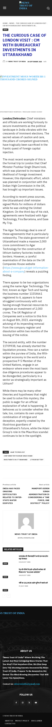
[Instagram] (22, 702)
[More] (38, 68)
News (11, 23)
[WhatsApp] (32, 68)
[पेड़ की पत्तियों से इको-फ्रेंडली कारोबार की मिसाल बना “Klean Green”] (10, 573)
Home (5, 23)
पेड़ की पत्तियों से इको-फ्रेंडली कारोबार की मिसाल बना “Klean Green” (32, 570)
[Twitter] (20, 68)
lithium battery (36, 460)
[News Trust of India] (26, 8)
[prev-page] (4, 596)
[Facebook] (13, 68)
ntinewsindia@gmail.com (27, 684)
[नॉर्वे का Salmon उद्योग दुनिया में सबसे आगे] (10, 587)
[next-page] (8, 596)
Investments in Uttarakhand (15, 460)
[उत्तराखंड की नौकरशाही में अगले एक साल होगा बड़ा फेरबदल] (10, 560)
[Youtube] (35, 702)
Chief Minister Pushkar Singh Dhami (18, 456)
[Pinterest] (26, 68)
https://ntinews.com (26, 538)
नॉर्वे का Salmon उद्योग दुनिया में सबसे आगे (33, 583)
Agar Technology (17, 452)
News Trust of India (17, 61)
